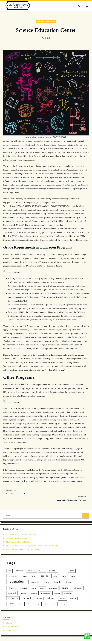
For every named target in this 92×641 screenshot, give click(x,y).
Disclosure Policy (12, 627)
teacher (54, 604)
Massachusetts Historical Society (18, 542)
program (23, 593)
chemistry (13, 576)
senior (11, 604)
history (69, 582)
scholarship (68, 593)
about (9, 571)
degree (64, 576)
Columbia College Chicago (16, 538)
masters (42, 588)
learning (23, 588)
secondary (62, 598)
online (65, 587)
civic (24, 576)
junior (11, 588)
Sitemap (9, 623)
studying (45, 604)
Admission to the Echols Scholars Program (22, 535)
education (17, 581)
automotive (31, 571)
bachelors (42, 570)
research (57, 593)
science (51, 598)
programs (34, 593)
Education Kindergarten (46, 21)
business (63, 570)
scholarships (13, 598)
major (34, 588)
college (44, 575)
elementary (35, 582)
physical (77, 588)
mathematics (53, 588)
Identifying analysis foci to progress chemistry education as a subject (32, 546)
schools (39, 598)
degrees (73, 576)
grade (47, 582)
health (57, 582)
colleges (55, 576)
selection (73, 598)
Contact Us (10, 630)
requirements (45, 593)
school (27, 598)
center (72, 571)
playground (12, 593)
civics (33, 576)
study (37, 604)
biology (52, 570)
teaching (62, 604)
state (20, 604)
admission (19, 571)
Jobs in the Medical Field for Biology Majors (23, 549)
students (29, 604)
